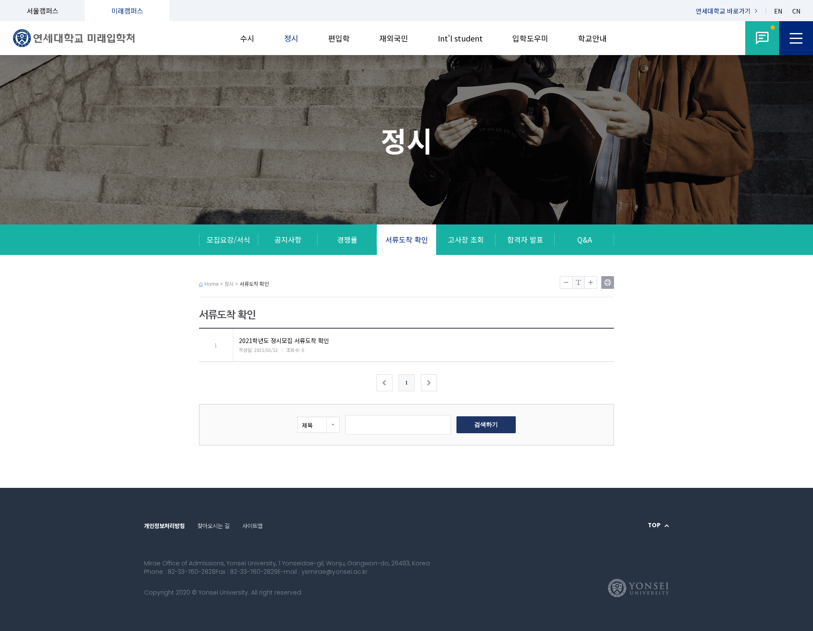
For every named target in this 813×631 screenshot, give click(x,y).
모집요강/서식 (228, 239)
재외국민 (393, 38)
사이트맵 (252, 525)
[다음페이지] (429, 382)
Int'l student (460, 38)
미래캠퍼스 (127, 11)
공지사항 (287, 239)
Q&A (584, 239)
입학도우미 (530, 38)
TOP (654, 525)
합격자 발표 (525, 239)
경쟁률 (347, 239)
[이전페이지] (384, 382)
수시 (247, 38)
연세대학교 (723, 10)
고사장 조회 (466, 239)
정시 (291, 38)
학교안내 (592, 38)
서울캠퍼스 (42, 11)
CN (796, 11)
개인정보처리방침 (164, 525)
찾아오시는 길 (213, 525)
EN (778, 11)
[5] (762, 38)
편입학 (339, 38)
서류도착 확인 (406, 239)
